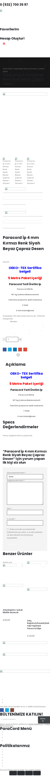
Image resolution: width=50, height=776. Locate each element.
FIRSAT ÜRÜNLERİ (32, 618)
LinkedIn (15, 349)
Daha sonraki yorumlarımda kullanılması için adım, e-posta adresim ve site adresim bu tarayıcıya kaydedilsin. (24, 533)
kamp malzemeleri (33, 324)
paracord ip (36, 330)
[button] (2, 55)
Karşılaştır (8, 359)
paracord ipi (8, 332)
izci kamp (19, 324)
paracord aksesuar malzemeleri (28, 327)
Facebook (5, 349)
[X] (7, 710)
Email (25, 349)
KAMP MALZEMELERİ (9, 607)
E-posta (11, 519)
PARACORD (8, 327)
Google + (20, 349)
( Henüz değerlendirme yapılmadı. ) (19, 259)
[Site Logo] (7, 17)
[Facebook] (2, 710)
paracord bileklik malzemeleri (16, 330)
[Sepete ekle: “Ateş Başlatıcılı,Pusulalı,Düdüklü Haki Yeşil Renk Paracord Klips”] (43, 565)
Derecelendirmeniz (16, 472)
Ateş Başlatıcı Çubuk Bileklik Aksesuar (13, 611)
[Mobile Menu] (2, 50)
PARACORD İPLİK (22, 332)
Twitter (10, 349)
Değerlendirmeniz (16, 480)
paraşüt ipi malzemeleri (26, 335)
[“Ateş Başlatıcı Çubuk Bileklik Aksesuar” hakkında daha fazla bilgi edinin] (19, 565)
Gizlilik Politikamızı (35, 724)
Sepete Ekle (10, 344)
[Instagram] (12, 710)
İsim (9, 508)
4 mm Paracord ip (26, 321)
